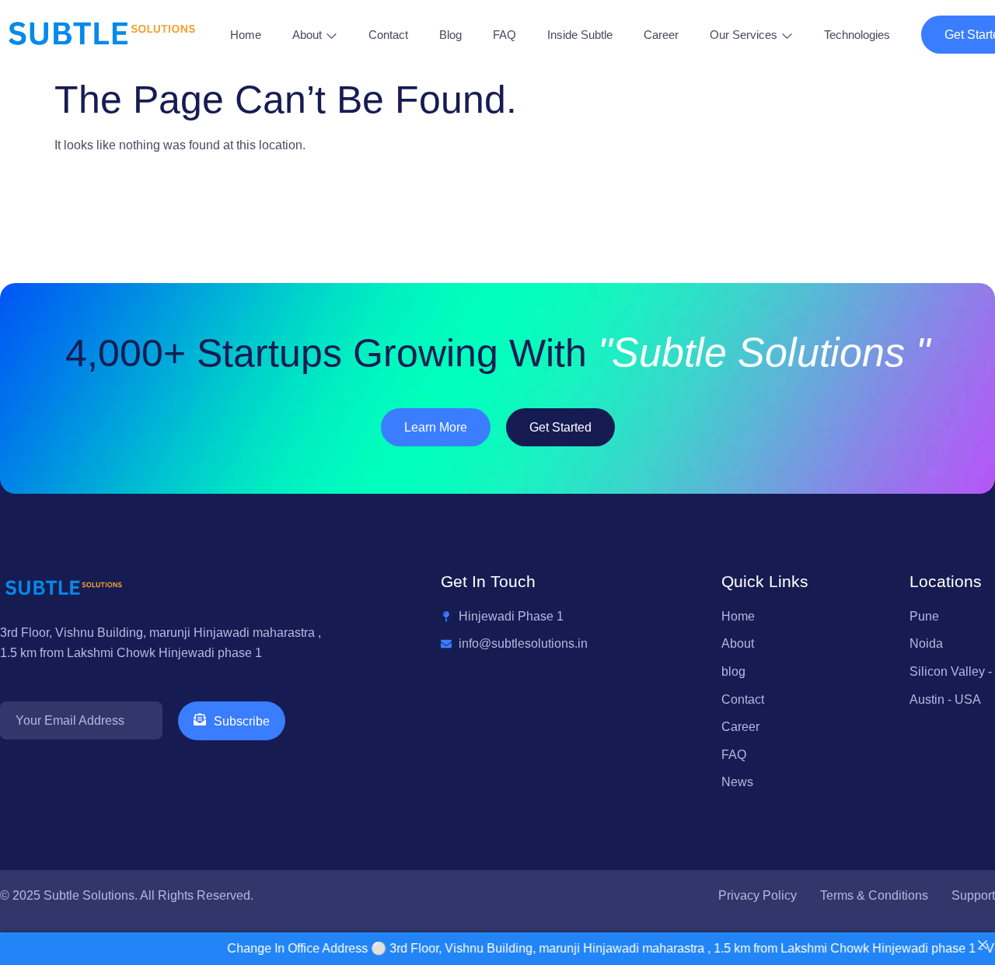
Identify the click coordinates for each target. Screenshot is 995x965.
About (307, 34)
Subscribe (242, 721)
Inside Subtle (580, 34)
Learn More (435, 427)
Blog (450, 34)
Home (245, 34)
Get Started (560, 427)
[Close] (982, 944)
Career (661, 34)
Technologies (857, 34)
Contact (388, 34)
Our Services (743, 34)
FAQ (504, 34)
